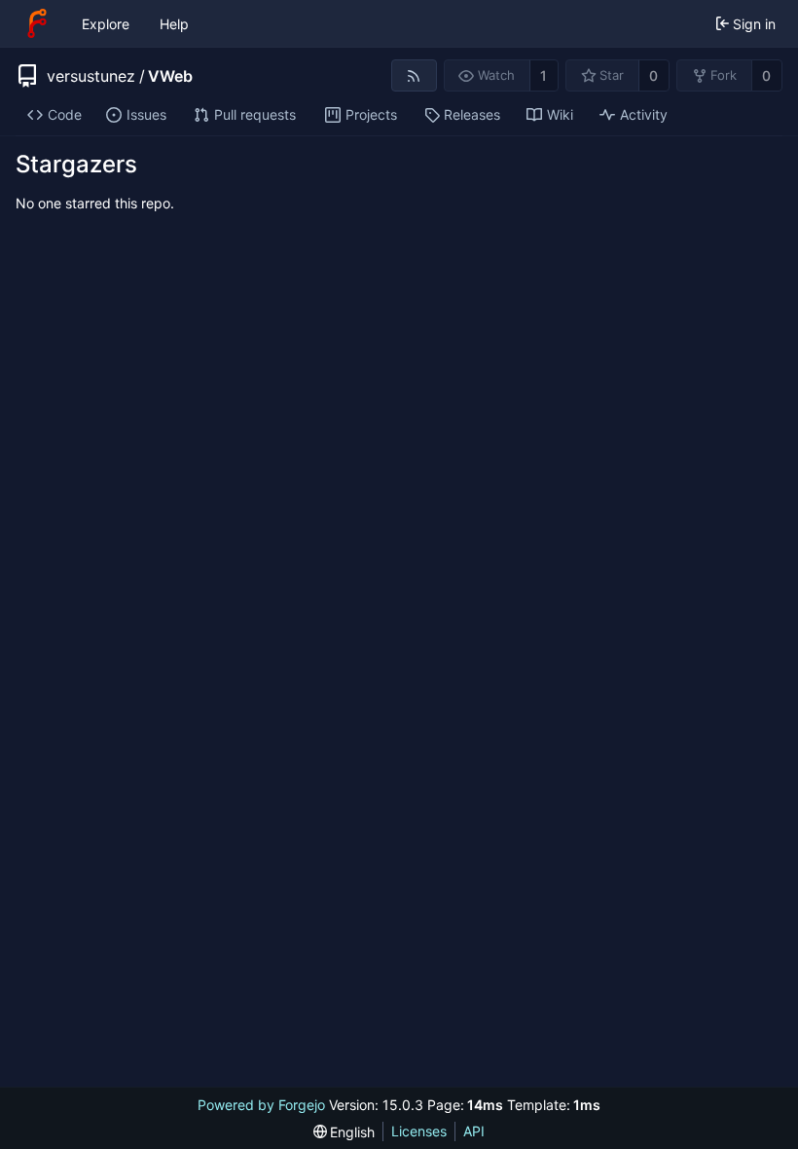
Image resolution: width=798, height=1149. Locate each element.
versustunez (91, 76)
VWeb (170, 76)
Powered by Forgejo (261, 1104)
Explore (105, 24)
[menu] (344, 1132)
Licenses (419, 1131)
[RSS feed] (414, 75)
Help (174, 24)
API (474, 1131)
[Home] (37, 23)
